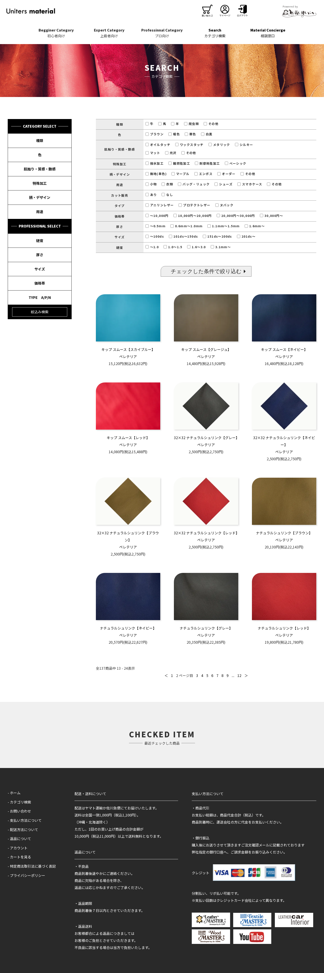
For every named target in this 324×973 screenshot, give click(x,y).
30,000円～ (273, 215)
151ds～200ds (219, 236)
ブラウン (157, 134)
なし (169, 194)
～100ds (157, 236)
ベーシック (237, 163)
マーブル (183, 173)
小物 (153, 184)
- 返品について (19, 838)
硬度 (39, 240)
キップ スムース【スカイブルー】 (128, 349)
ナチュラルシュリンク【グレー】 (206, 628)
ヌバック (227, 205)
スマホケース (252, 184)
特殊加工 (40, 183)
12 (239, 675)
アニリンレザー (162, 205)
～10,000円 (159, 215)
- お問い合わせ (19, 811)
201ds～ (248, 236)
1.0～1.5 (175, 247)
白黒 (209, 134)
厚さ (39, 254)
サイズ (39, 269)
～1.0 (154, 247)
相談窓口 (267, 32)
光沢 (173, 153)
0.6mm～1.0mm (189, 226)
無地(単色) (158, 173)
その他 (213, 123)
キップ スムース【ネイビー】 (284, 349)
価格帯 (39, 283)
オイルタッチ (160, 144)
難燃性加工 (181, 163)
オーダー (229, 173)
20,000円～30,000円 (238, 215)
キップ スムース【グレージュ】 (206, 349)
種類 (39, 140)
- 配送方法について (23, 829)
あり (153, 194)
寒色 (192, 134)
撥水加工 (157, 163)
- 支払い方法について (25, 820)
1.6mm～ (257, 226)
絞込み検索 (39, 311)
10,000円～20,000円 (195, 215)
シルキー (246, 144)
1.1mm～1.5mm (226, 226)
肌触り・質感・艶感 (40, 168)
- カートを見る (19, 856)
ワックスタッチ (192, 144)
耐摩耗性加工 (209, 163)
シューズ (226, 184)
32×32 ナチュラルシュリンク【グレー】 (206, 437)
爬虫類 (194, 123)
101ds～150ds (185, 236)
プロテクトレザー (196, 205)
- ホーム (14, 792)
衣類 (169, 184)
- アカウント (18, 847)
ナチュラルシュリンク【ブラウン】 (284, 532)
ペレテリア (128, 356)
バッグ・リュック (196, 184)
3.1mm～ (223, 247)
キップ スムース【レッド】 (128, 437)
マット (155, 153)
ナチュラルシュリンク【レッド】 (284, 628)
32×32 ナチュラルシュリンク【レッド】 (206, 532)
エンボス (206, 173)
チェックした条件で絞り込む (206, 271)
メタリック (221, 144)
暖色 (176, 134)
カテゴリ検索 (214, 32)
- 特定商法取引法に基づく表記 (32, 866)
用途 (39, 211)
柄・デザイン (39, 197)
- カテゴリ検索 (19, 802)
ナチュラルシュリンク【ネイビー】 (128, 628)
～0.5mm (158, 226)
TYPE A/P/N (40, 297)
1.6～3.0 (199, 247)
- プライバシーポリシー (26, 875)
